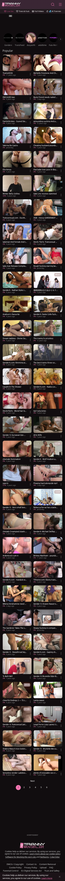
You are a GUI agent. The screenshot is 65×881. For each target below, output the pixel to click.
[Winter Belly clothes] (17, 186)
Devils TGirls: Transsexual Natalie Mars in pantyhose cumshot (45, 242)
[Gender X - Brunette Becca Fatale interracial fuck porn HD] (47, 741)
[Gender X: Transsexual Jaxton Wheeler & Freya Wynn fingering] (17, 717)
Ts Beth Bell (7, 676)
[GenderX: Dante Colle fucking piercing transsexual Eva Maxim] (47, 307)
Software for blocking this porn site (20, 857)
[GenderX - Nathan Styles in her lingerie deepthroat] (17, 283)
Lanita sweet (38, 700)
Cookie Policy (15, 867)
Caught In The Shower (12, 387)
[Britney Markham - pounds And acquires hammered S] (47, 548)
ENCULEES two (9, 97)
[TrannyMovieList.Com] (11, 4)
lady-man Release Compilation (14, 266)
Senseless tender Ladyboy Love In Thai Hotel (15, 773)
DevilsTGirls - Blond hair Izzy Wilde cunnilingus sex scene (15, 411)
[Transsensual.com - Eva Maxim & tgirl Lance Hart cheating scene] (17, 210)
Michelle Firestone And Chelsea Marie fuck (45, 73)
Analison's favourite (11, 314)
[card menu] (30, 74)
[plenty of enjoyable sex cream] (47, 765)
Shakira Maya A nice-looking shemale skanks (14, 749)
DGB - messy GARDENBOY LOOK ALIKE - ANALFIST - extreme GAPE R (45, 218)
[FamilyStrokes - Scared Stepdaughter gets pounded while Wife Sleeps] (17, 114)
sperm (5, 483)
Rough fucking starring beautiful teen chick (45, 266)
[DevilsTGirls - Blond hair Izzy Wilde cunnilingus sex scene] (17, 403)
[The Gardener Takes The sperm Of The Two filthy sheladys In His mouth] (17, 620)
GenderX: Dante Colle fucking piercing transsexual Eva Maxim (45, 314)
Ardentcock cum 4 (10, 556)
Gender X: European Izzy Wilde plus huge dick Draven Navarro (15, 435)
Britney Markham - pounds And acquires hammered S (44, 556)
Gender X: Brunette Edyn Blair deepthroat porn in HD (45, 676)
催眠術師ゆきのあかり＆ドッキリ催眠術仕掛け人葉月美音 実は (44, 290)
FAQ (51, 867)
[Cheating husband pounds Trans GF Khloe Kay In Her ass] (47, 138)
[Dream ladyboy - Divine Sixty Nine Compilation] (17, 331)
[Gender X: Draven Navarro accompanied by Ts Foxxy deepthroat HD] (47, 596)
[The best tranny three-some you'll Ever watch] (47, 355)
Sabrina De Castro (10, 145)
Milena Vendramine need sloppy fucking (14, 604)
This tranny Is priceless (43, 338)
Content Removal (47, 864)
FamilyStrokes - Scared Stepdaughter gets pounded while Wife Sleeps (15, 121)
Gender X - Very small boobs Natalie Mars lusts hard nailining (15, 507)
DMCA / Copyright (15, 864)
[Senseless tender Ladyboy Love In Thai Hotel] (17, 765)
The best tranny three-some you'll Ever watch (45, 363)
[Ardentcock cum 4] (17, 548)
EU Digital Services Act (31, 870)
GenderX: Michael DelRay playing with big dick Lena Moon (45, 532)
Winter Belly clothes (11, 194)
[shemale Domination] (17, 452)
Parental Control (10, 870)
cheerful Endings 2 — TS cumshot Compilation (14, 700)
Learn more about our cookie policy (45, 853)
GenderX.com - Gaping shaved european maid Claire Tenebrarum (45, 652)
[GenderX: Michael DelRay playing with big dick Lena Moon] (47, 524)
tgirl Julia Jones (39, 411)
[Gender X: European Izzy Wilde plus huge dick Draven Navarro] (17, 428)
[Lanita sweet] (47, 693)
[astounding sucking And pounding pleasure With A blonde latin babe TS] (47, 114)
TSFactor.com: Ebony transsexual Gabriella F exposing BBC (45, 580)
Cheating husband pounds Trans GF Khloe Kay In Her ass (45, 145)
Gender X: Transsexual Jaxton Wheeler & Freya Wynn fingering (15, 724)
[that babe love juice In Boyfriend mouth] (47, 162)
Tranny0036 (8, 73)
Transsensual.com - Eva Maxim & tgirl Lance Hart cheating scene (15, 218)
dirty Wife (37, 435)
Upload (43, 867)
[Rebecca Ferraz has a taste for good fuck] (47, 500)
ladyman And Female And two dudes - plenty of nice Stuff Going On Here (15, 242)
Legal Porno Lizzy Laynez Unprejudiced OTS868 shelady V (45, 724)
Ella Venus (7, 170)
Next (32, 781)
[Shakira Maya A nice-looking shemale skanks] (17, 741)
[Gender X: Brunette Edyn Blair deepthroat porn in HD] (47, 669)
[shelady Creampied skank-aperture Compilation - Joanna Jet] (17, 524)
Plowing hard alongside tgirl (45, 483)
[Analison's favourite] (17, 307)
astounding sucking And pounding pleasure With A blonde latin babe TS (45, 121)
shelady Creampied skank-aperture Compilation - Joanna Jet (14, 532)
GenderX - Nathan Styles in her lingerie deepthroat (14, 290)
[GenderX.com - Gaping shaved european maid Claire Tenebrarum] (47, 645)
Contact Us (31, 864)
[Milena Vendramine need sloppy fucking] (17, 596)
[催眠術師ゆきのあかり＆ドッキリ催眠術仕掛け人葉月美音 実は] (47, 283)
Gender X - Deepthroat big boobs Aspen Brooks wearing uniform (15, 652)
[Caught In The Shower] (17, 379)
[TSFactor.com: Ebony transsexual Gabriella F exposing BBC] (47, 572)
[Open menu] (60, 4)
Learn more (46, 878)
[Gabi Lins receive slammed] (47, 186)
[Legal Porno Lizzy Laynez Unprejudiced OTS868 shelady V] (47, 717)
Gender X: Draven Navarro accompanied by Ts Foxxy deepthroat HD (45, 604)
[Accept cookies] (59, 877)
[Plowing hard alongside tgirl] (47, 476)
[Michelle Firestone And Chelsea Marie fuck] (47, 66)
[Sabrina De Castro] (17, 138)
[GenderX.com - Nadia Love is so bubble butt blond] (47, 379)
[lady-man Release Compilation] (17, 259)
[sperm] (17, 476)
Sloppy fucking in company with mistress (44, 628)
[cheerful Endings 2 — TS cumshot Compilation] (17, 693)
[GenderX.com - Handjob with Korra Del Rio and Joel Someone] (17, 572)
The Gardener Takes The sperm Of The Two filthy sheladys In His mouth (14, 628)
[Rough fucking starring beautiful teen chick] (47, 259)
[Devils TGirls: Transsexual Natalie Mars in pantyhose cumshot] (47, 234)
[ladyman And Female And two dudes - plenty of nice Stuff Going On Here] (17, 234)
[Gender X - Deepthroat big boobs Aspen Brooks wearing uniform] (17, 645)
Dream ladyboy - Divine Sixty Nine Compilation (14, 338)
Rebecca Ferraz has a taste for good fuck (45, 507)
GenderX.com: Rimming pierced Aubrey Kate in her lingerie (15, 363)
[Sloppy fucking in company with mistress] (47, 620)
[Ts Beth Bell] (17, 669)
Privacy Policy (30, 867)
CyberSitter (55, 857)
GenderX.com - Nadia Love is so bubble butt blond (45, 387)
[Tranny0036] (17, 66)
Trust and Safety (51, 870)
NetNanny (44, 857)
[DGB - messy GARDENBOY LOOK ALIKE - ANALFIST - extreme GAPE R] (47, 210)
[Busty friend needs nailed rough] (47, 90)
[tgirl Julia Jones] (47, 403)
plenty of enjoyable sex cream (45, 773)
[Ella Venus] (17, 162)
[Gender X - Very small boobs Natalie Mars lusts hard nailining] (17, 500)
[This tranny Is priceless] (47, 331)
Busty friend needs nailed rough (45, 97)
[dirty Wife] (47, 428)
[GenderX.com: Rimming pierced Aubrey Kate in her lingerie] (17, 355)
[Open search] (53, 4)
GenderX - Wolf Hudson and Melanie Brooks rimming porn (45, 459)
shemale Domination (12, 459)
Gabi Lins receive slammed (45, 194)
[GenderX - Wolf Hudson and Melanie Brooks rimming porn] (47, 452)
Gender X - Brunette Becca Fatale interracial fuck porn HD (45, 749)
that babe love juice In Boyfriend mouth (45, 170)
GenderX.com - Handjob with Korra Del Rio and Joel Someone (14, 580)
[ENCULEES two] (17, 90)
